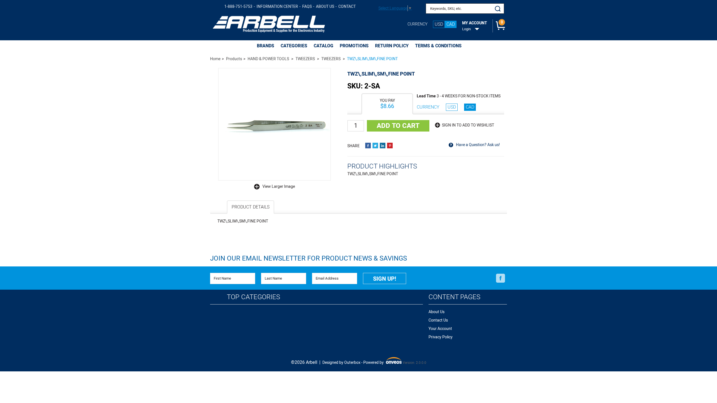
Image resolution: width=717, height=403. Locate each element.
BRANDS (265, 46)
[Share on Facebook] (368, 145)
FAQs (307, 7)
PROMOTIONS (354, 46)
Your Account (440, 329)
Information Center (277, 7)
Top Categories (253, 297)
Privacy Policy (441, 337)
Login (466, 29)
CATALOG (323, 46)
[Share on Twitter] (375, 145)
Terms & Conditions (438, 46)
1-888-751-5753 (238, 7)
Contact (347, 7)
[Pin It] (390, 145)
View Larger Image (278, 186)
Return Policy (392, 46)
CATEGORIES (294, 46)
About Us (325, 7)
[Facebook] (500, 278)
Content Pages (454, 297)
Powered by (382, 363)
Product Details (250, 207)
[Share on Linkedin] (382, 145)
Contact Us (438, 320)
